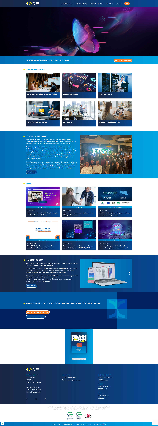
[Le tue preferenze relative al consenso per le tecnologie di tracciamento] (2, 423)
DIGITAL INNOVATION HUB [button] (123, 60)
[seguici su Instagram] (36, 398)
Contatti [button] (119, 4)
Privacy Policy (56, 424)
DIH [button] (127, 4)
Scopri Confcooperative (35, 316)
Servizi (89, 424)
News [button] (100, 4)
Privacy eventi (79, 424)
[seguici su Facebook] (26, 398)
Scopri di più (31, 172)
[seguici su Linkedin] (45, 398)
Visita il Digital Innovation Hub (37, 312)
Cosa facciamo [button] (81, 4)
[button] (129, 272)
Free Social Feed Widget (79, 359)
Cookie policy (67, 424)
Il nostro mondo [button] (66, 4)
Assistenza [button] (109, 4)
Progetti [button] (93, 4)
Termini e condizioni (99, 424)
